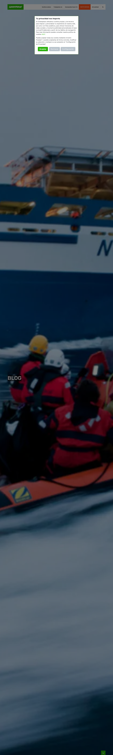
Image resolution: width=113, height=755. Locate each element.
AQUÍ (43, 34)
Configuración (68, 49)
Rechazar (54, 49)
